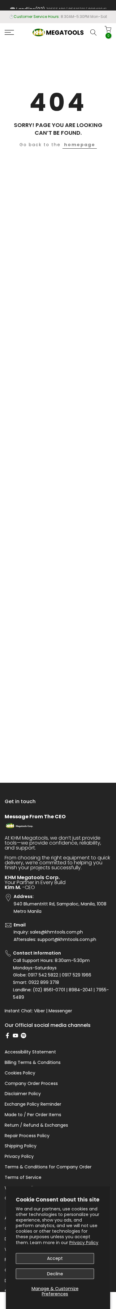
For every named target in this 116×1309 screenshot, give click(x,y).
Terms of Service (23, 1177)
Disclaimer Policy (23, 1094)
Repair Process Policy (27, 1136)
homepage (79, 145)
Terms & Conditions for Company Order (48, 1167)
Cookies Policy (20, 1073)
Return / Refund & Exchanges (36, 1125)
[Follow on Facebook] (7, 1035)
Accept (55, 1258)
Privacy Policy (83, 1242)
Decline (55, 1274)
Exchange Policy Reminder (33, 1104)
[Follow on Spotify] (23, 1035)
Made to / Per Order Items (33, 1115)
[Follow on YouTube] (15, 1035)
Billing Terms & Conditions (33, 1062)
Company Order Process (31, 1084)
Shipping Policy (21, 1146)
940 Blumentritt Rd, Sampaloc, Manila (69, 16)
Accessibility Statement (30, 1052)
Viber (39, 1011)
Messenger (60, 1011)
